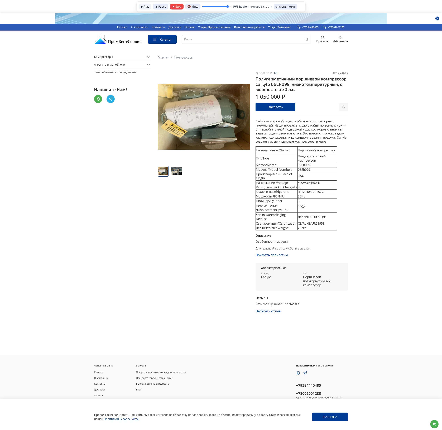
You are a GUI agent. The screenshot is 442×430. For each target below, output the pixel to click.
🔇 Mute (192, 6)
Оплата (190, 27)
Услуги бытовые (279, 27)
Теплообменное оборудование (115, 72)
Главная (163, 57)
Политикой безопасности (121, 419)
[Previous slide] (163, 117)
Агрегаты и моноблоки (109, 64)
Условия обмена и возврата (152, 383)
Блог (138, 389)
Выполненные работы (249, 27)
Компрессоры (183, 57)
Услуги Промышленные (214, 27)
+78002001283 (336, 27)
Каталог (122, 27)
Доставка (175, 27)
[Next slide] (244, 117)
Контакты (158, 27)
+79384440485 (310, 27)
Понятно (330, 416)
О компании (139, 27)
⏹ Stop (176, 6)
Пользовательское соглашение (154, 378)
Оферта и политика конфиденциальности (161, 372)
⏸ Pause (160, 6)
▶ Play (145, 6)
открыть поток (285, 6)
